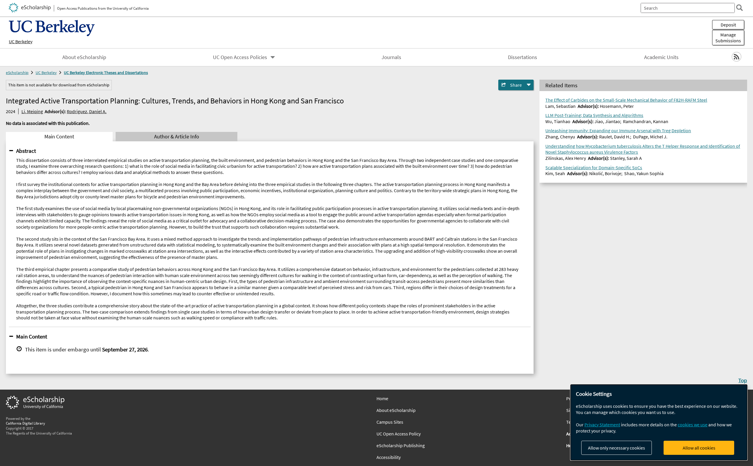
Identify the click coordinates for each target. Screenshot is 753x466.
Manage (728, 37)
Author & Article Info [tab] (176, 136)
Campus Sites (389, 422)
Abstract (26, 150)
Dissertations (522, 57)
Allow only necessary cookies (616, 448)
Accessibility (388, 457)
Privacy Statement (602, 425)
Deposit (728, 25)
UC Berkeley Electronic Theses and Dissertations (106, 72)
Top (742, 380)
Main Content (31, 336)
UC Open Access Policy (398, 434)
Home (382, 398)
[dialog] (659, 422)
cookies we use (692, 425)
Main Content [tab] (59, 136)
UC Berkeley (20, 41)
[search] (739, 7)
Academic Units (661, 57)
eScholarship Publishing (400, 445)
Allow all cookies (699, 448)
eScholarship (17, 72)
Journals (391, 57)
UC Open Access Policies (240, 57)
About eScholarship (84, 57)
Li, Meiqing (32, 111)
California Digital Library (25, 423)
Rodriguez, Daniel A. (86, 111)
